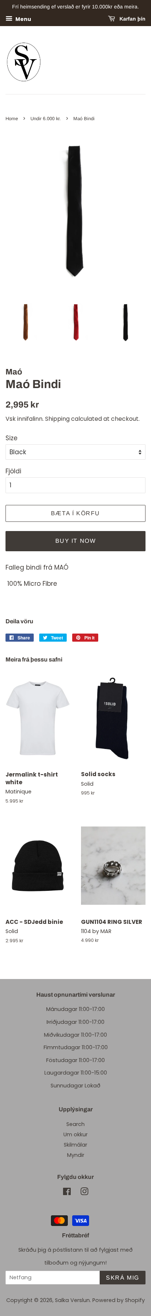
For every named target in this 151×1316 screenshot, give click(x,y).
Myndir (75, 1155)
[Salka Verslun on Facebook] (67, 1193)
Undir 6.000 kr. (45, 118)
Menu (22, 18)
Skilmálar (75, 1144)
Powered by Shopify (118, 1300)
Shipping (57, 419)
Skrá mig (122, 1277)
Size (11, 438)
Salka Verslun (72, 1300)
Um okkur (75, 1134)
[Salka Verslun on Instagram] (84, 1193)
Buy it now (75, 541)
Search (75, 1124)
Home (11, 118)
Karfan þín (132, 19)
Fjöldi (13, 471)
